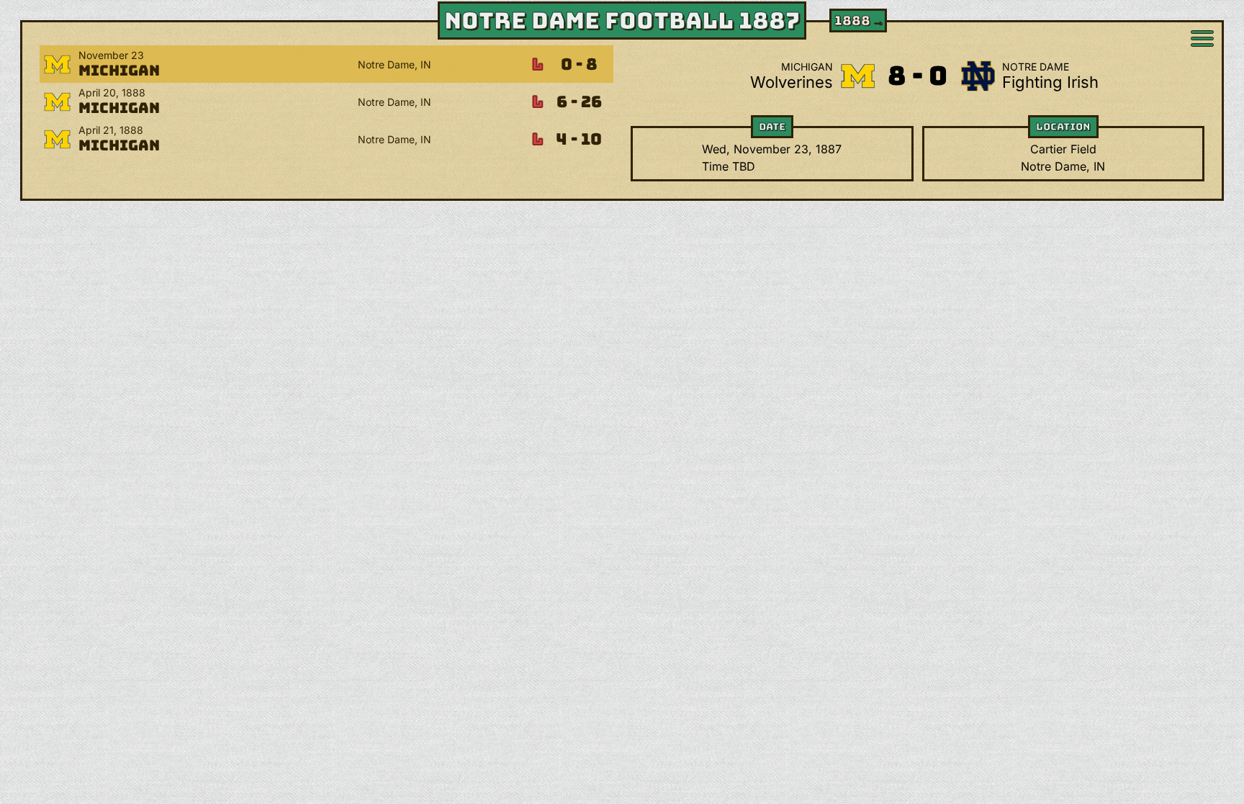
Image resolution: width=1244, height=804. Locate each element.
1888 (859, 20)
